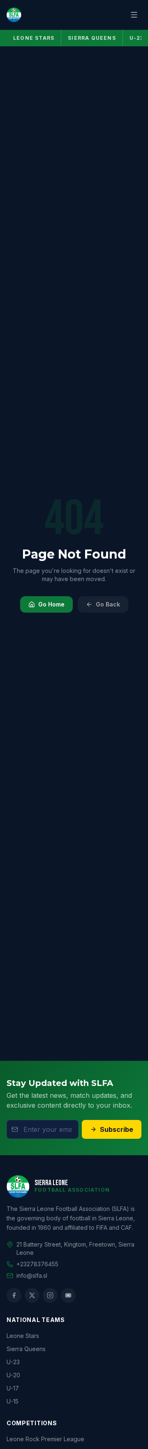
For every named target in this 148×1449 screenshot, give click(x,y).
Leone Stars (33, 38)
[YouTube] (68, 1295)
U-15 (12, 1401)
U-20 (13, 1375)
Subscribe (116, 1129)
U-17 (13, 1388)
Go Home (51, 604)
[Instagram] (50, 1295)
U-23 (13, 1361)
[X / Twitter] (32, 1295)
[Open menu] (134, 14)
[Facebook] (14, 1295)
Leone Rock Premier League (45, 1438)
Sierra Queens (92, 38)
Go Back (108, 604)
